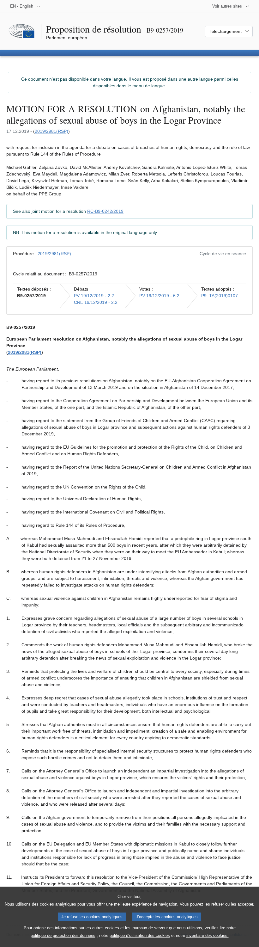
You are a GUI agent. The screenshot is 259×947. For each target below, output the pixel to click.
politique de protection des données (63, 935)
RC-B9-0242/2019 (105, 211)
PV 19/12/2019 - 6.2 (159, 295)
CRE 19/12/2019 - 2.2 (95, 302)
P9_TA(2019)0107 (219, 295)
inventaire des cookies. (207, 935)
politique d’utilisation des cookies (140, 935)
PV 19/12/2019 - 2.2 (94, 295)
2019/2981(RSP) (51, 131)
